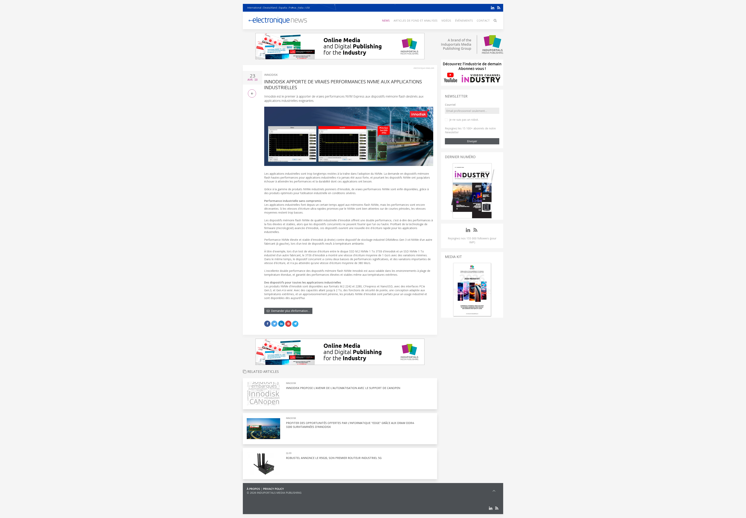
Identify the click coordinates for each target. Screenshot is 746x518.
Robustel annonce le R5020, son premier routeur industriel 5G (334, 458)
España (283, 7)
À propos (253, 489)
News (386, 20)
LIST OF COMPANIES (260, 496)
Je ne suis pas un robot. (464, 119)
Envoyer (472, 141)
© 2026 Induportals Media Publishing (274, 492)
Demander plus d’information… (289, 311)
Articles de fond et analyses (415, 20)
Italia (300, 7)
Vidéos (446, 20)
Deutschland (270, 7)
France (292, 7)
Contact (483, 20)
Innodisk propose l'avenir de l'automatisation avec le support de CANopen (343, 388)
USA (307, 7)
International (254, 7)
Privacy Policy (273, 489)
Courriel (450, 104)
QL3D (289, 453)
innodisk (271, 75)
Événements (464, 20)
